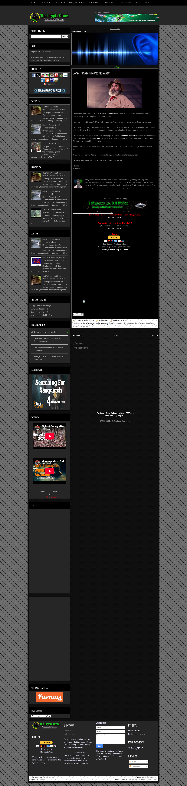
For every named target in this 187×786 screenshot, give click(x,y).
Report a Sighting (110, 3)
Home (115, 335)
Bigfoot (34, 52)
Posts (133, 762)
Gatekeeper (40, 309)
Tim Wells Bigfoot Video (51, 210)
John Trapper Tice (119, 324)
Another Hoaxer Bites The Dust (54, 143)
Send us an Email (114, 217)
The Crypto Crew (48, 777)
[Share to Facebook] (82, 314)
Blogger (41, 779)
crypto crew (94, 324)
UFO (39, 52)
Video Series (60, 3)
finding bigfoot (108, 324)
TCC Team (31, 3)
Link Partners (69, 734)
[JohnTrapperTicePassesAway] (91, 72)
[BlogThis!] (77, 314)
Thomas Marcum (42, 306)
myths (148, 324)
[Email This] (74, 314)
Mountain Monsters (107, 114)
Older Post (154, 335)
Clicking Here (39, 762)
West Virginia (83, 327)
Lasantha (131, 779)
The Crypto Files (45, 3)
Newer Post (76, 335)
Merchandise (94, 3)
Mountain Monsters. (128, 135)
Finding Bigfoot (102, 138)
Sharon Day (40, 312)
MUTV (138, 3)
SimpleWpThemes (150, 777)
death (101, 324)
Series (152, 324)
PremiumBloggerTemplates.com (145, 779)
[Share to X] (79, 314)
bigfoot (88, 324)
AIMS (84, 324)
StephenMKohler (42, 315)
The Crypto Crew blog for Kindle (115, 249)
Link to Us (67, 731)
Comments (135, 766)
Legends (129, 324)
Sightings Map (126, 3)
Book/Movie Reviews (77, 3)
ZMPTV (146, 3)
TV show (76, 327)
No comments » (104, 321)
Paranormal (47, 52)
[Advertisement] (115, 255)
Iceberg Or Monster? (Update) (53, 258)
